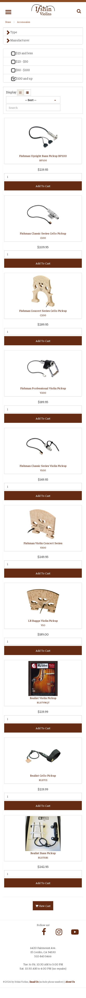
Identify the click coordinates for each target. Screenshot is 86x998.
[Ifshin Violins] (43, 9)
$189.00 (43, 634)
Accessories (23, 21)
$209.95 (43, 247)
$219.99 (43, 711)
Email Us (33, 981)
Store (8, 21)
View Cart (44, 906)
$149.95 (43, 479)
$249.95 (43, 557)
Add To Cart (43, 186)
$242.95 (43, 866)
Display (11, 92)
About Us (70, 981)
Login (7, 977)
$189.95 (43, 402)
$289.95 (43, 324)
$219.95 (43, 169)
